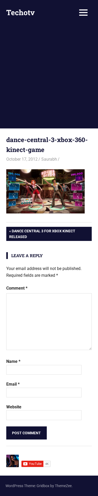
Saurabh (49, 159)
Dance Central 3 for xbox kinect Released (42, 234)
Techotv (20, 12)
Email (13, 384)
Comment (16, 288)
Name (13, 361)
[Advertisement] (49, 77)
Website (13, 406)
